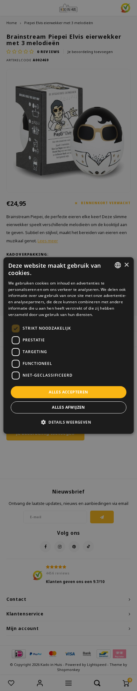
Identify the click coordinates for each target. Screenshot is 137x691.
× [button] (126, 265)
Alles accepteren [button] (68, 392)
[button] (68, 422)
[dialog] (69, 345)
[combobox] (117, 265)
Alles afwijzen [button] (68, 407)
